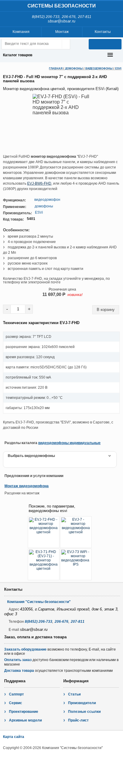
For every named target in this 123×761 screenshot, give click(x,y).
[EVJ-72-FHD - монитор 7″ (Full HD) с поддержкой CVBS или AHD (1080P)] (43, 532)
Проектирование (23, 712)
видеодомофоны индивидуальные (69, 443)
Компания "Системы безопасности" (39, 602)
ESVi (118, 68)
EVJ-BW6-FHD (39, 183)
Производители (82, 703)
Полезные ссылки (84, 712)
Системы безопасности (61, 5)
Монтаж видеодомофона (26, 486)
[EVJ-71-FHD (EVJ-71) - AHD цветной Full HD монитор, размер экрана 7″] (43, 564)
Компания (21, 32)
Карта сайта (13, 737)
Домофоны (74, 68)
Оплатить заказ (18, 660)
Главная (55, 68)
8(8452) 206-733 (45, 17)
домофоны (44, 206)
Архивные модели (25, 720)
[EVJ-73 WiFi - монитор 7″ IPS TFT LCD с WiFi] (75, 564)
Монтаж (62, 32)
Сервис (15, 703)
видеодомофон (47, 200)
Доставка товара (19, 671)
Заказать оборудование (25, 649)
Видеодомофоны (99, 68)
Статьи (74, 694)
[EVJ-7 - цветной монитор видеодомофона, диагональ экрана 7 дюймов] (75, 532)
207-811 (84, 17)
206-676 (69, 17)
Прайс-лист (78, 720)
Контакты (103, 32)
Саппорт (16, 694)
